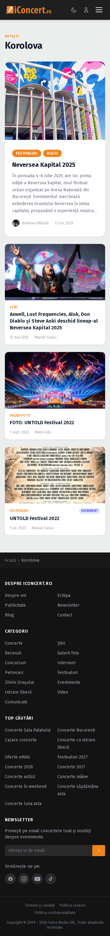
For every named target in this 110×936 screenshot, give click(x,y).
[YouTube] (37, 878)
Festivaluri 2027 (72, 757)
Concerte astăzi (20, 776)
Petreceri (14, 672)
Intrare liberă (18, 692)
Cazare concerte (21, 740)
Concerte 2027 (71, 766)
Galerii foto (68, 653)
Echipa (63, 595)
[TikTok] (50, 878)
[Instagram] (23, 878)
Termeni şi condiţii (40, 905)
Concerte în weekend (25, 786)
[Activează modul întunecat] (73, 9)
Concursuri (15, 662)
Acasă (10, 560)
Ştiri (61, 643)
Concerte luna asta (23, 803)
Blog (9, 615)
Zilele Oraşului (19, 682)
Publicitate (15, 605)
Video (62, 692)
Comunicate (16, 702)
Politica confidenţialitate (55, 913)
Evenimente (68, 682)
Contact (64, 615)
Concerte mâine (72, 776)
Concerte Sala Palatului (27, 730)
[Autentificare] (86, 9)
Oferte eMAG (17, 757)
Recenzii (13, 653)
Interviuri (66, 662)
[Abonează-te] (98, 850)
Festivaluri (67, 672)
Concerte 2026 (19, 766)
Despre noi (15, 595)
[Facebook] (10, 878)
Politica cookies (73, 905)
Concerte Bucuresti (76, 730)
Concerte (14, 643)
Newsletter (68, 605)
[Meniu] (99, 10)
